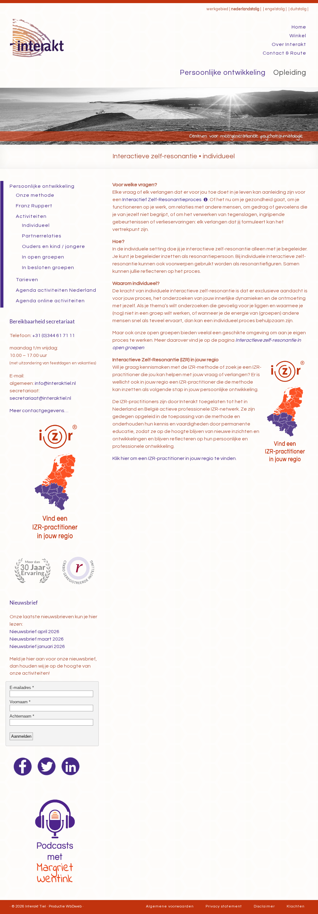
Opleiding (289, 72)
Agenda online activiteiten (50, 300)
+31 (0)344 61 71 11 (53, 335)
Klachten (296, 906)
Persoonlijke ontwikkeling (223, 72)
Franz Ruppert (34, 205)
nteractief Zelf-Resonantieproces (162, 199)
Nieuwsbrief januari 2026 (37, 646)
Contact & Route (284, 53)
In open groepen (43, 256)
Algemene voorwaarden (170, 906)
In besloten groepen (48, 267)
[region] (159, 116)
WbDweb (74, 906)
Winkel (297, 35)
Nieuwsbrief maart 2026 (37, 639)
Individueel (36, 225)
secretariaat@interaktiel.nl (40, 398)
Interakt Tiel (35, 906)
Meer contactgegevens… (39, 410)
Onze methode (35, 195)
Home (299, 27)
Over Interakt (289, 44)
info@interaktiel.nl (55, 383)
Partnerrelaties (41, 235)
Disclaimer (264, 906)
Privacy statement (224, 906)
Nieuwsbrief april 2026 (34, 631)
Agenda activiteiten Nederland (56, 290)
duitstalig (298, 9)
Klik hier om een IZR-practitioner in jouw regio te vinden (174, 458)
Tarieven (27, 279)
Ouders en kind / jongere (53, 246)
